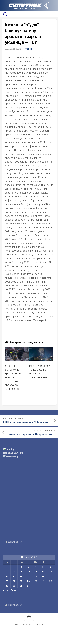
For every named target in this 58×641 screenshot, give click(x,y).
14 (7, 576)
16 (21, 576)
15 (14, 576)
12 (43, 571)
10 (28, 571)
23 (21, 581)
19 (43, 576)
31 (28, 586)
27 (50, 581)
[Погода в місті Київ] (29, 449)
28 (7, 586)
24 (28, 581)
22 (14, 581)
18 (35, 576)
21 (7, 581)
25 (35, 581)
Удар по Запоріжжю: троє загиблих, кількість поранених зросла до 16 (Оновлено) (14, 377)
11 (35, 571)
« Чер (6, 590)
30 (21, 586)
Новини (28, 48)
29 (14, 586)
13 (50, 571)
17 (28, 576)
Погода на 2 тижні (13, 453)
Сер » (13, 590)
